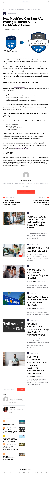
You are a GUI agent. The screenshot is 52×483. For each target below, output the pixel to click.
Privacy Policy (30, 472)
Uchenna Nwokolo (33, 338)
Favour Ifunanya (13, 397)
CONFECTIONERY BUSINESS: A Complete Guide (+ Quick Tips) (9, 457)
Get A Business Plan (43, 472)
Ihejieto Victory (12, 407)
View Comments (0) (25, 192)
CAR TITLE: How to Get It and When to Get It (38, 249)
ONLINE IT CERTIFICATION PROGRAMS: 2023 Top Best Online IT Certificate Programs (38, 329)
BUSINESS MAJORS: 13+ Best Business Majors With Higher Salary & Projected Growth (37, 222)
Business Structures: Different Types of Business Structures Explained (10, 431)
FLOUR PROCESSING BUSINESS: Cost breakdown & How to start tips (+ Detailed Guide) (10, 449)
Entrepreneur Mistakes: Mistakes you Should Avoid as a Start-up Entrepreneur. (10, 439)
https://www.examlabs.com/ (21, 148)
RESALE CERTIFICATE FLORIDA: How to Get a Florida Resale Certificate (37, 301)
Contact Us (11, 472)
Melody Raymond (32, 281)
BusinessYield (7, 29)
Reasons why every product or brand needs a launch (10, 423)
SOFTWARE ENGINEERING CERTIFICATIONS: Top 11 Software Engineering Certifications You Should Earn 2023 (37, 365)
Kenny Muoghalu (32, 308)
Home (4, 9)
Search (21, 389)
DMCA (36, 472)
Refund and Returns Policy (20, 472)
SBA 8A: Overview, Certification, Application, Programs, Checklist (37, 274)
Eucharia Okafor (32, 231)
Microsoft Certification (19, 87)
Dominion (31, 254)
